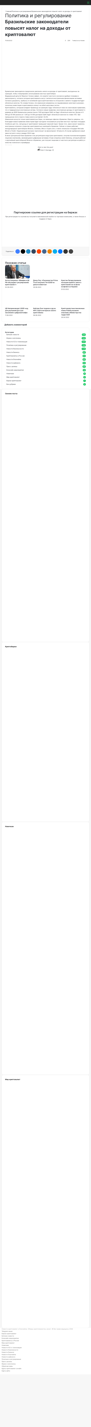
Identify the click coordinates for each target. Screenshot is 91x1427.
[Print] (71, 251)
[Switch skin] (80, 3)
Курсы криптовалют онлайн (11, 1368)
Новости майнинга (13, 363)
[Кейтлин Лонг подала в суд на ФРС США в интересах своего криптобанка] (45, 306)
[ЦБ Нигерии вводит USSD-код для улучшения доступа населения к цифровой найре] (17, 306)
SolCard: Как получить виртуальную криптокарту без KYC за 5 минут (13, 1097)
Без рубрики (11, 384)
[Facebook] (17, 251)
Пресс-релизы (11, 366)
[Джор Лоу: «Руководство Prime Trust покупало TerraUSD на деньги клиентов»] (45, 278)
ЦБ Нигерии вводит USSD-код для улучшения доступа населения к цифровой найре (16, 310)
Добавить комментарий (15, 325)
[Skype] (55, 251)
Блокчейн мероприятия (15, 370)
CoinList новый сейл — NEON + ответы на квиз (11, 1243)
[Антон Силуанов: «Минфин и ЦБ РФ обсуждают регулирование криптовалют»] (17, 278)
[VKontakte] (44, 251)
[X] (23, 251)
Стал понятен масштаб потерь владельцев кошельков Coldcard (13, 506)
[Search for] (84, 3)
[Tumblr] (33, 251)
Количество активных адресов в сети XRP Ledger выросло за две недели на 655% (13, 414)
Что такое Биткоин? (12, 1055)
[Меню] (88, 3)
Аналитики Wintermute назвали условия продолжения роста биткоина (14, 530)
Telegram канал (7, 1331)
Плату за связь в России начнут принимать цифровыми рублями (13, 558)
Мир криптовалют (13, 377)
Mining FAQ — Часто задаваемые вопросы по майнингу (13, 1012)
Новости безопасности (15, 349)
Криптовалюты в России (15, 356)
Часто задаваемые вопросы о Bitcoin (13, 1034)
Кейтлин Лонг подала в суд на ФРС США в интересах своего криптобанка (44, 310)
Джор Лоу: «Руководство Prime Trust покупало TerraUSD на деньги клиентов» (45, 282)
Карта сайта (6, 1371)
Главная (8, 11)
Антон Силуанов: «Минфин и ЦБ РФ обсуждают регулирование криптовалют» (17, 282)
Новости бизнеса (12, 352)
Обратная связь (7, 1366)
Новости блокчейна (13, 359)
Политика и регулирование (21, 11)
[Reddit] (39, 251)
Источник (8, 145)
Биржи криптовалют (13, 381)
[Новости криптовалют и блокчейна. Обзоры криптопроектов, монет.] (12, 3)
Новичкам (10, 373)
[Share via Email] (65, 251)
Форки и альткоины (13, 338)
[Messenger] (60, 251)
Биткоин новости (12, 334)
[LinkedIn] (28, 251)
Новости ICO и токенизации (16, 342)
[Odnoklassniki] (49, 251)
